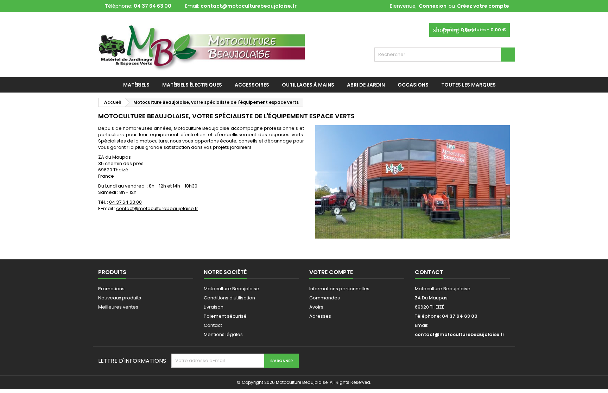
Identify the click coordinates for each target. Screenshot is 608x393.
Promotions (111, 288)
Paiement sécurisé (225, 316)
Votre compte (331, 272)
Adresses (320, 316)
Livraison (213, 307)
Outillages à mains (308, 84)
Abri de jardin (366, 84)
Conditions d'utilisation (229, 297)
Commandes (324, 297)
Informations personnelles (339, 288)
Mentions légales (223, 334)
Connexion (432, 5)
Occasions (413, 84)
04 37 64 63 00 (125, 202)
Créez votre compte (483, 5)
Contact (213, 325)
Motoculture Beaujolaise (231, 288)
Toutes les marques (468, 84)
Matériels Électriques (192, 84)
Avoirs (316, 307)
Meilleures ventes (118, 307)
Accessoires (252, 84)
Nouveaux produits (119, 297)
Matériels (136, 84)
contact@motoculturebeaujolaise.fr (249, 5)
